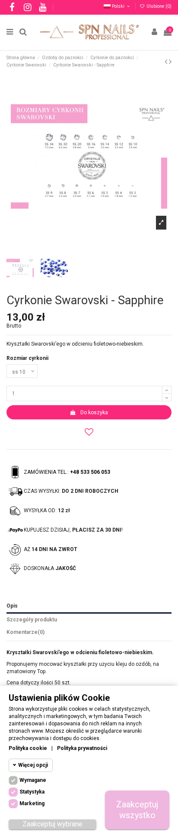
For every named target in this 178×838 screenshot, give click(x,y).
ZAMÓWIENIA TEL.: (67, 472)
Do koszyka (94, 413)
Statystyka (31, 792)
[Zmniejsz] (167, 397)
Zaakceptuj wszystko (137, 809)
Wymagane (32, 780)
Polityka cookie (28, 748)
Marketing (31, 803)
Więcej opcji (33, 765)
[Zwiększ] (167, 390)
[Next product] (170, 61)
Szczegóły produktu (31, 620)
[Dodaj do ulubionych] (89, 431)
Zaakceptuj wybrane (52, 824)
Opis (12, 606)
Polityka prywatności (82, 748)
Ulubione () (158, 6)
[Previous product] (167, 61)
